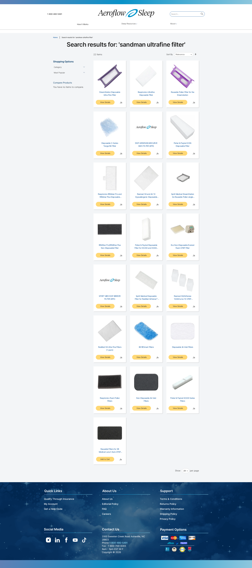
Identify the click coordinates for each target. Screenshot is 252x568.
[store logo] (126, 12)
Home (55, 37)
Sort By (169, 54)
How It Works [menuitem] (82, 24)
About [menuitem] (172, 23)
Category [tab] (58, 67)
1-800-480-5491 (54, 14)
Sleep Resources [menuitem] (128, 23)
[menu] (126, 24)
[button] (121, 102)
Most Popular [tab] (59, 72)
